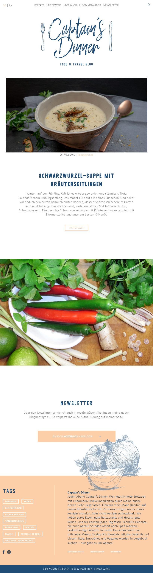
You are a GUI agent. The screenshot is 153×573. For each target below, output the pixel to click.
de (4, 5)
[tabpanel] (76, 312)
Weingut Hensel (31, 533)
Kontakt (116, 551)
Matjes (9, 533)
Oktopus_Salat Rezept (19, 540)
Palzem (29, 527)
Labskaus (10, 501)
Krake (27, 501)
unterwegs (53, 5)
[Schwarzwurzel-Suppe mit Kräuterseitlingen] (76, 115)
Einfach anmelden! (73, 436)
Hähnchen (11, 527)
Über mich (70, 5)
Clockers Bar (13, 507)
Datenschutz (76, 551)
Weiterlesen (76, 227)
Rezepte (39, 5)
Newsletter (111, 5)
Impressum (97, 551)
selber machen (14, 514)
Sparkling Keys (14, 520)
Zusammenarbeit (90, 5)
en (10, 5)
